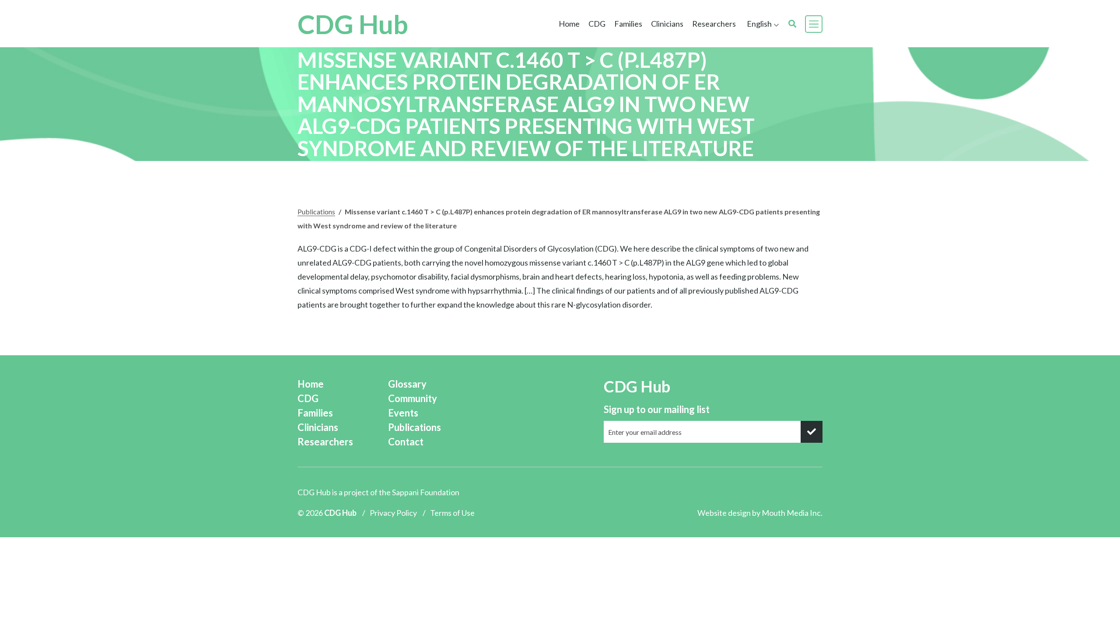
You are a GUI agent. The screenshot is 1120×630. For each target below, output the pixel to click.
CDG (308, 398)
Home (569, 23)
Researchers (714, 23)
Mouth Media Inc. (792, 513)
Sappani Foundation (425, 492)
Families (315, 413)
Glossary (407, 384)
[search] (792, 24)
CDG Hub (353, 24)
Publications (316, 211)
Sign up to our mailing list (657, 409)
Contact (406, 442)
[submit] (811, 432)
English (759, 23)
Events (403, 413)
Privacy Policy (393, 513)
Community (412, 398)
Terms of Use (452, 513)
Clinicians (318, 427)
